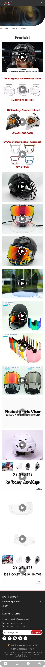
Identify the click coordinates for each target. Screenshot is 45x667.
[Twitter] (20, 638)
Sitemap (27, 656)
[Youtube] (25, 638)
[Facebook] (4, 638)
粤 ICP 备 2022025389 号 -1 (22, 649)
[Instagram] (15, 638)
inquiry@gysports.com (20, 619)
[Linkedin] (10, 638)
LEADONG (19, 656)
